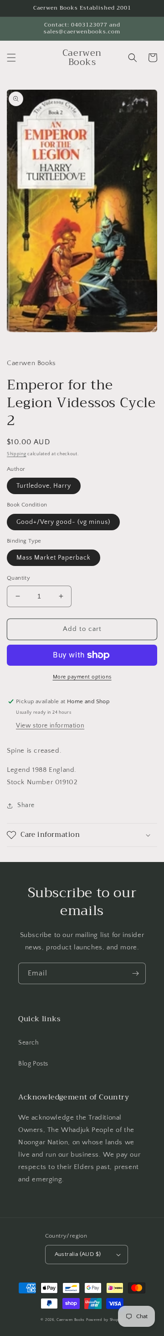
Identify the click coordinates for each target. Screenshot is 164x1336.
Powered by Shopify (104, 1320)
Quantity (18, 578)
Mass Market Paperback (53, 557)
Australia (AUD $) (78, 1254)
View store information (50, 725)
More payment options (82, 677)
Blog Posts (33, 1063)
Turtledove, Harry (43, 486)
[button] (11, 58)
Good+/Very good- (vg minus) (63, 522)
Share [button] (26, 805)
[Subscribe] (135, 973)
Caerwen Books (70, 1320)
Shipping (16, 454)
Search (28, 1042)
